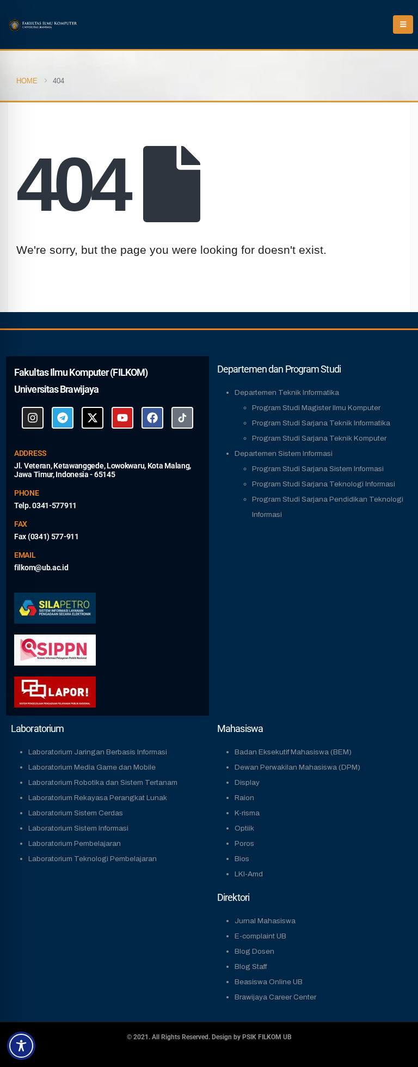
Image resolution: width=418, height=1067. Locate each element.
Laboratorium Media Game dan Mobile (92, 767)
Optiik (244, 828)
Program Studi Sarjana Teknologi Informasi (323, 484)
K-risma (247, 813)
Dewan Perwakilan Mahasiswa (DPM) (297, 767)
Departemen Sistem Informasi (284, 453)
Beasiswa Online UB (269, 982)
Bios (242, 859)
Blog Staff (251, 966)
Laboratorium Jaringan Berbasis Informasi (97, 752)
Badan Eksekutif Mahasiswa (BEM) (293, 752)
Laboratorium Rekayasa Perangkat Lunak (97, 798)
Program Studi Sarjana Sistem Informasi (318, 469)
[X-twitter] (92, 418)
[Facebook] (152, 418)
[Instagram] (33, 418)
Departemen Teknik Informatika (287, 392)
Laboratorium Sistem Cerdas (75, 813)
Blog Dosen (254, 951)
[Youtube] (122, 418)
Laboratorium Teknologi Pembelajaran (92, 859)
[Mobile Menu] (403, 24)
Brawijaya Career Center (275, 997)
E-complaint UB (260, 936)
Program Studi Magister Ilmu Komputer (316, 408)
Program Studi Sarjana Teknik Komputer (319, 438)
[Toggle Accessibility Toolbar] (21, 1046)
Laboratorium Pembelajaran (74, 843)
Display (247, 782)
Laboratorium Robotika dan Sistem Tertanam (102, 782)
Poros (244, 843)
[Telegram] (62, 418)
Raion (244, 798)
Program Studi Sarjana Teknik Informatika (321, 423)
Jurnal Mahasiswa (265, 921)
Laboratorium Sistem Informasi (78, 828)
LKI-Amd (249, 874)
